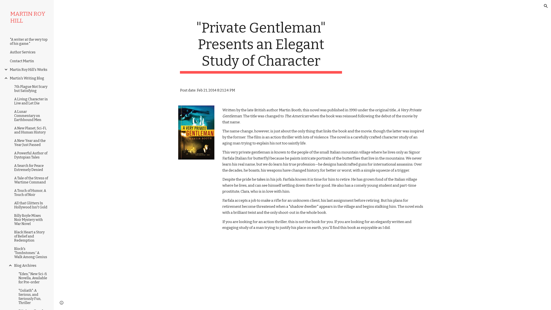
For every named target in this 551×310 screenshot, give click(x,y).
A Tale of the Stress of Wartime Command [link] (31, 180)
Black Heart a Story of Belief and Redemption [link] (29, 236)
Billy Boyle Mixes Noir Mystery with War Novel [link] (28, 220)
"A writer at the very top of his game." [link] (29, 41)
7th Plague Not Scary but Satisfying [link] (30, 89)
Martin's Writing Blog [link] (27, 78)
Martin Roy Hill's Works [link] (28, 70)
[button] (546, 6)
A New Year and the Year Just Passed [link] (30, 143)
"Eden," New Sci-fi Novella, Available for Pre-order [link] (33, 278)
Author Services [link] (23, 52)
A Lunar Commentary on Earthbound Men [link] (27, 116)
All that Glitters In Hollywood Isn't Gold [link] (30, 205)
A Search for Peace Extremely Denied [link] (29, 168)
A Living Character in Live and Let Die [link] (31, 101)
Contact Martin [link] (22, 61)
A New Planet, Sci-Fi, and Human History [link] (30, 130)
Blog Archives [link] (25, 266)
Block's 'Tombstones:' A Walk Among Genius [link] (30, 253)
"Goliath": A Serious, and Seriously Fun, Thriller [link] (30, 296)
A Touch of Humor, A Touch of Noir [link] (30, 193)
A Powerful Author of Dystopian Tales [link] (30, 155)
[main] (261, 46)
